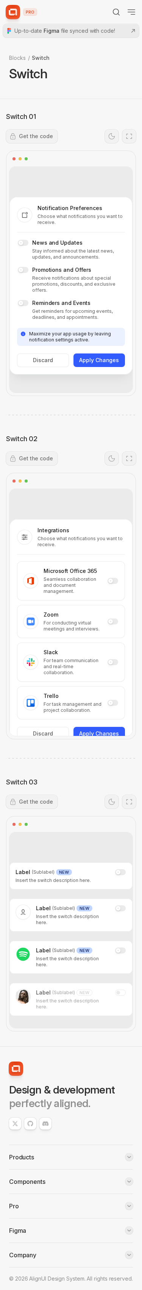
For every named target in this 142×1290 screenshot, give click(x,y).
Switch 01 (21, 116)
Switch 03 (21, 782)
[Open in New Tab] (129, 136)
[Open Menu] (131, 12)
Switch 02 (21, 439)
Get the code (36, 136)
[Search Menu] (116, 12)
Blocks (17, 58)
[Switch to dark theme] (112, 136)
